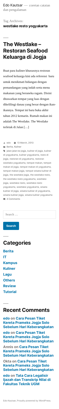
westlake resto (17, 183)
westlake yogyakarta (28, 187)
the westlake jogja (19, 174)
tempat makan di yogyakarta (35, 166)
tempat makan (34, 162)
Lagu (7, 274)
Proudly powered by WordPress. (34, 400)
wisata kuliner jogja (13, 195)
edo (9, 142)
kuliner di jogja (35, 151)
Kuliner (17, 146)
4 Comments (13, 199)
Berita (10, 146)
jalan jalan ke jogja (16, 151)
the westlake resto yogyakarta (19, 179)
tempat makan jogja (13, 170)
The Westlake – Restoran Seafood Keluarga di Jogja (25, 50)
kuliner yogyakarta (29, 154)
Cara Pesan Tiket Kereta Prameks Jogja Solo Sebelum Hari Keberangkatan (28, 322)
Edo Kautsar (13, 5)
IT (5, 257)
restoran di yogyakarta (22, 158)
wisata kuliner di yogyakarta (35, 191)
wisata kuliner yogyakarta (38, 195)
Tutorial (9, 292)
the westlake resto (40, 174)
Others (9, 280)
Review (9, 286)
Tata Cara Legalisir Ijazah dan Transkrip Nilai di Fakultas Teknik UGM (27, 379)
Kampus (10, 263)
